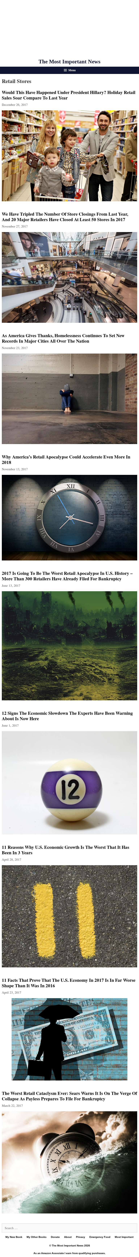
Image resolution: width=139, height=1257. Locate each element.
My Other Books (37, 1237)
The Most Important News (69, 61)
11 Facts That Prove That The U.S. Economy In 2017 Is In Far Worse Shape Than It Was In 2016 (68, 983)
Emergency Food (99, 1237)
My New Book (13, 1237)
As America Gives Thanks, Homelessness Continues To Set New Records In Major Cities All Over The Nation (63, 338)
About (68, 1237)
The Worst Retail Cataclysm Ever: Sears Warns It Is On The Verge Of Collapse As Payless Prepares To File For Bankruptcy (69, 1096)
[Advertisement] (69, 29)
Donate (55, 1237)
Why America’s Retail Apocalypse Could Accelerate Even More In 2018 (66, 459)
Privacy (80, 1237)
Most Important (124, 1237)
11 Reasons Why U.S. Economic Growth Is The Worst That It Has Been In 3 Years (65, 850)
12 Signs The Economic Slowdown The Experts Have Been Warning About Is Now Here (67, 716)
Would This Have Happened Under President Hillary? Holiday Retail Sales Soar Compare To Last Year (68, 95)
